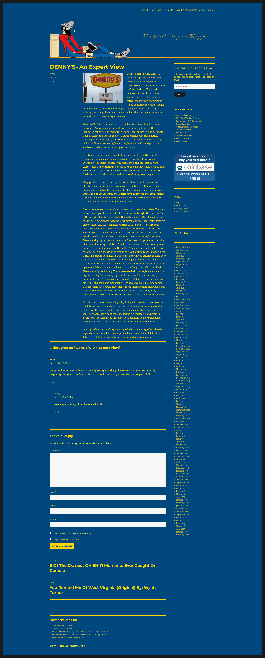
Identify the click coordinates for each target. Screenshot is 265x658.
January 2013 (181, 401)
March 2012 (181, 407)
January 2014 (181, 375)
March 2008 (181, 500)
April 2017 (180, 288)
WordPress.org (182, 211)
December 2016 (183, 299)
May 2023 (180, 253)
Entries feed (181, 205)
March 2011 (181, 413)
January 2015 (181, 343)
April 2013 (180, 398)
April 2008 (180, 497)
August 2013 (181, 389)
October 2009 (182, 453)
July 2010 (180, 433)
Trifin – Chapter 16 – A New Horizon (68, 637)
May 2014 (180, 363)
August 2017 (181, 276)
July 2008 (180, 488)
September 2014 (183, 352)
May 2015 (180, 340)
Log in (179, 202)
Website (54, 519)
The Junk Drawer (183, 130)
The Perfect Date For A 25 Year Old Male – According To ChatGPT (80, 631)
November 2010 (183, 421)
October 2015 (182, 331)
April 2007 (180, 529)
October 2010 (182, 424)
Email (54, 505)
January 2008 (182, 506)
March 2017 (181, 291)
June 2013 (180, 395)
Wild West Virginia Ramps (187, 118)
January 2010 (181, 450)
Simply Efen (181, 133)
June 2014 (180, 360)
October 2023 (182, 250)
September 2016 (183, 308)
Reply (53, 382)
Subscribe (179, 94)
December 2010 (183, 418)
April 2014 (180, 366)
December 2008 (183, 474)
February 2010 (182, 448)
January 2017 (181, 296)
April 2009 (180, 462)
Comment (56, 450)
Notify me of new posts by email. (67, 539)
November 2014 (183, 349)
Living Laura (181, 141)
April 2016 (180, 320)
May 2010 (180, 439)
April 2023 (180, 256)
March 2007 (181, 532)
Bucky (52, 73)
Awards (169, 10)
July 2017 (180, 279)
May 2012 (180, 404)
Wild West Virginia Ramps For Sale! (196, 10)
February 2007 (182, 535)
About (144, 10)
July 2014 (180, 357)
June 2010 (180, 436)
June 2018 (180, 267)
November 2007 (183, 509)
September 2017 (183, 273)
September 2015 (183, 334)
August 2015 (181, 337)
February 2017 (182, 294)
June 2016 (180, 317)
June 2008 (180, 491)
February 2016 (182, 323)
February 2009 (182, 468)
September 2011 (183, 410)
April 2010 (180, 442)
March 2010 (181, 445)
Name (54, 492)
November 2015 (183, 328)
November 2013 (183, 381)
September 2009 (183, 456)
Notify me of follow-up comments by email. (72, 533)
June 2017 (180, 282)
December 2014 (183, 346)
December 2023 (183, 247)
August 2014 (181, 355)
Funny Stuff (55, 81)
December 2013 (183, 378)
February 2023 (182, 259)
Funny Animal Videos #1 (62, 626)
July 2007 (180, 520)
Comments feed (183, 208)
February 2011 (182, 416)
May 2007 (180, 526)
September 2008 (183, 482)
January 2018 (181, 270)
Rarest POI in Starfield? (62, 629)
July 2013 (180, 392)
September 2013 (183, 387)
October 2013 (181, 384)
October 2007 (182, 511)
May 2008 (180, 494)
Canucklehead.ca (183, 115)
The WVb (54, 646)
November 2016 (183, 302)
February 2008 (182, 503)
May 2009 (180, 459)
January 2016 (182, 326)
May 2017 (180, 285)
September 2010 (183, 427)
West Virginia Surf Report (187, 127)
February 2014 (182, 372)
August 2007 (181, 517)
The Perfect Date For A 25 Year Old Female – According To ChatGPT (81, 634)
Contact (156, 10)
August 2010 (181, 430)
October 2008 (182, 479)
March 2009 (181, 465)
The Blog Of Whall (184, 135)
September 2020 (183, 262)
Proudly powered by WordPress (74, 646)
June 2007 (180, 523)
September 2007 (183, 514)
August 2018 (181, 265)
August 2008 (181, 485)
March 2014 (181, 369)
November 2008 (183, 477)
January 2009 (182, 471)
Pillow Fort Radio (183, 138)
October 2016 (182, 305)
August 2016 (181, 311)
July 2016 (180, 314)
